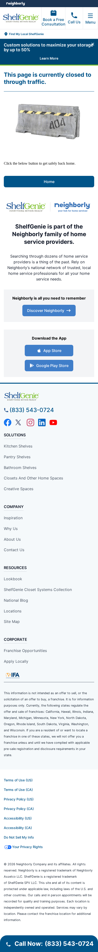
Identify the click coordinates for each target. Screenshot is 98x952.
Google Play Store (52, 365)
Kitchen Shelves (18, 446)
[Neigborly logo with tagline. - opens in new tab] (73, 207)
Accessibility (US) (18, 818)
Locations (12, 611)
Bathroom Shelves (20, 467)
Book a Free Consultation (53, 21)
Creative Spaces (18, 488)
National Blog (16, 600)
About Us (12, 539)
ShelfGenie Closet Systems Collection (38, 589)
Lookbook (13, 578)
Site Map (12, 621)
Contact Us (14, 549)
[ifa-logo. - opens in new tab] (12, 675)
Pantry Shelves (17, 456)
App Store (52, 350)
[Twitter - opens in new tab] (19, 422)
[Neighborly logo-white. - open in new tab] (15, 3)
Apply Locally (16, 661)
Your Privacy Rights (27, 847)
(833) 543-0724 (32, 410)
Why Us (11, 528)
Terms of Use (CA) (18, 790)
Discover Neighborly (45, 310)
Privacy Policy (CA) (19, 809)
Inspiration (13, 517)
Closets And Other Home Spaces (33, 478)
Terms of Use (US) (18, 780)
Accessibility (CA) (18, 828)
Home (49, 181)
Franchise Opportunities (25, 650)
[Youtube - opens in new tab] (53, 422)
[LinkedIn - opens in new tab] (42, 422)
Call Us (74, 22)
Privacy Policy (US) (19, 799)
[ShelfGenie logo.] (26, 207)
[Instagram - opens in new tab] (30, 422)
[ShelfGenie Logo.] (49, 396)
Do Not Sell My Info (19, 837)
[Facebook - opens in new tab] (7, 422)
